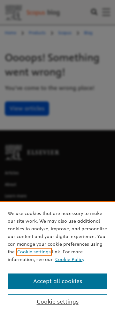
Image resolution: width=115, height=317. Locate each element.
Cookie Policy (69, 259)
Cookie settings (34, 252)
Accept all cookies (57, 281)
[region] (57, 259)
